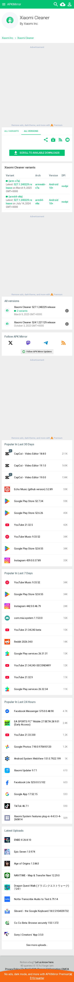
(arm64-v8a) (16, 196)
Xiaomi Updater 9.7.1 (25, 770)
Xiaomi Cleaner (25, 38)
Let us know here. (44, 962)
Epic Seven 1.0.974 (24, 851)
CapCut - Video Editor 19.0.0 (30, 477)
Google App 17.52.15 (25, 794)
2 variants (22, 311)
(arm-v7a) (14, 181)
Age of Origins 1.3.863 (26, 863)
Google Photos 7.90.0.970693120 (32, 746)
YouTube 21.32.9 (23, 677)
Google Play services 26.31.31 (31, 653)
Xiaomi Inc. (31, 23)
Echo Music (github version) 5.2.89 (33, 489)
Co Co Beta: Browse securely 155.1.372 (36, 922)
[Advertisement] (37, 86)
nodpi (65, 186)
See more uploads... (37, 945)
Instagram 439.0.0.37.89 (27, 560)
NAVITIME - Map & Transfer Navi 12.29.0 (37, 875)
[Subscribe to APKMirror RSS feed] (63, 344)
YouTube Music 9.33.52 (27, 536)
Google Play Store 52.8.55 (28, 548)
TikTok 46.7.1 (21, 806)
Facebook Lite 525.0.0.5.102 (29, 782)
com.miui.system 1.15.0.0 (28, 618)
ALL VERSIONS (31, 131)
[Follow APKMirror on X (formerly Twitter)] (10, 344)
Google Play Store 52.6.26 (28, 513)
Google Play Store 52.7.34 (28, 501)
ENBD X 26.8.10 (22, 839)
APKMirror (14, 4)
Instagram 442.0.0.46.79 (27, 606)
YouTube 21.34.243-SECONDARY (32, 665)
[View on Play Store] (53, 140)
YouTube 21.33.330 (24, 734)
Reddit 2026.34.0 (23, 641)
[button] (46, 140)
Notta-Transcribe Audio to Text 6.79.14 (36, 899)
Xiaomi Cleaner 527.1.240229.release (34, 307)
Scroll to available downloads (40, 152)
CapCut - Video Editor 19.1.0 (30, 465)
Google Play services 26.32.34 (31, 689)
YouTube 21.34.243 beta (27, 629)
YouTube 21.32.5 (23, 524)
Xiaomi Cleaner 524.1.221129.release (34, 322)
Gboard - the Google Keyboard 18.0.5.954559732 (41, 911)
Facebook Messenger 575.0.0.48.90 (34, 711)
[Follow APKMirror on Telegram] (46, 344)
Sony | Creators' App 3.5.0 (28, 934)
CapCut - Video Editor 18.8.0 (30, 453)
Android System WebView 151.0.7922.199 (37, 758)
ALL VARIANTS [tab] (11, 131)
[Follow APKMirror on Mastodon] (28, 344)
